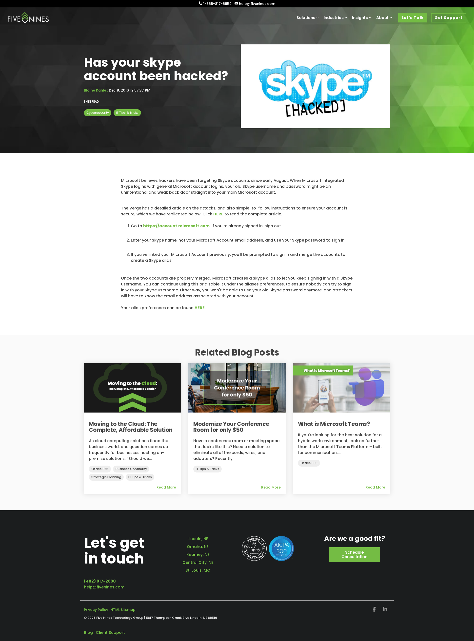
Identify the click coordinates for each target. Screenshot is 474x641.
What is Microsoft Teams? (334, 424)
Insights (360, 17)
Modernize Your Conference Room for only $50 (231, 427)
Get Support (448, 17)
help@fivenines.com (104, 587)
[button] (375, 609)
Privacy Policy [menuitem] (96, 609)
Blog (88, 632)
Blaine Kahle (95, 90)
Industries (334, 17)
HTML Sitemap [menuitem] (123, 609)
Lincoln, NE (198, 539)
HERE (218, 214)
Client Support (110, 632)
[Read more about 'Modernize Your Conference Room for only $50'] (236, 388)
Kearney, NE (197, 554)
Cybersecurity (97, 113)
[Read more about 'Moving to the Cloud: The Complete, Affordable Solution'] (132, 388)
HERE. (200, 308)
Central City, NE (197, 562)
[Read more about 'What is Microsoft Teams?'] (341, 388)
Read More (166, 487)
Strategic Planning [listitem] (106, 477)
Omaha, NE (198, 546)
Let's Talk (413, 17)
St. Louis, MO (197, 570)
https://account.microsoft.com (176, 226)
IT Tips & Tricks (127, 113)
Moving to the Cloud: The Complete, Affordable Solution (131, 427)
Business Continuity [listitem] (131, 469)
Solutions (305, 17)
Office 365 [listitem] (99, 469)
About (382, 17)
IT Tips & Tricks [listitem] (140, 477)
